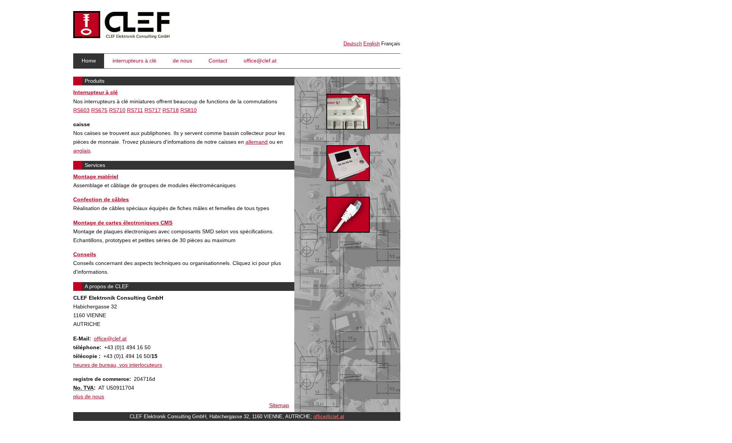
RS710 (117, 110)
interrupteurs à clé (134, 61)
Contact (218, 61)
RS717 (152, 110)
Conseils (84, 254)
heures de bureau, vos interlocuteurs (117, 365)
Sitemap (279, 405)
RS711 (135, 110)
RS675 (99, 110)
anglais (81, 151)
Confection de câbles (101, 199)
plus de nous (88, 396)
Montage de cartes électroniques (122, 223)
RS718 (170, 110)
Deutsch (353, 44)
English (371, 44)
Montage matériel (95, 176)
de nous (182, 61)
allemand (257, 142)
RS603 (81, 110)
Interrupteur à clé (95, 92)
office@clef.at (260, 61)
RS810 (188, 110)
